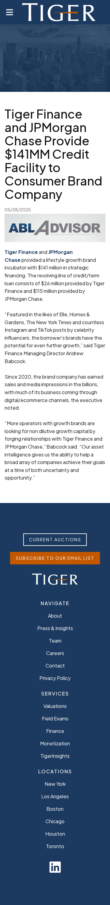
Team (55, 640)
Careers (55, 653)
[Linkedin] (55, 866)
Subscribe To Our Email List (55, 558)
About (55, 615)
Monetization (55, 743)
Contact (55, 665)
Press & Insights (55, 628)
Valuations (55, 706)
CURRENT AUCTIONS (55, 539)
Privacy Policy (55, 678)
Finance (55, 731)
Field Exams (55, 718)
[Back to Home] (59, 12)
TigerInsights (55, 756)
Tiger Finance (21, 252)
